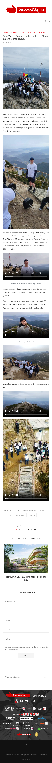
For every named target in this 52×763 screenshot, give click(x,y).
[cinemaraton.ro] (16, 724)
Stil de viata (31, 32)
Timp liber (41, 32)
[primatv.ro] (7, 709)
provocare (19, 515)
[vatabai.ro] (36, 734)
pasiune (7, 515)
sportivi (31, 515)
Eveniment (6, 32)
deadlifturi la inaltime (26, 511)
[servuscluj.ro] (24, 734)
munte (43, 511)
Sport (22, 32)
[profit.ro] (10, 718)
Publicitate (43, 754)
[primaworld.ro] (28, 728)
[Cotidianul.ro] (26, 718)
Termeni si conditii (12, 754)
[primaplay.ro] (42, 708)
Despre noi (25, 754)
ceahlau (7, 511)
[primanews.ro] (32, 708)
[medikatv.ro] (7, 723)
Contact (34, 754)
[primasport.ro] (26, 714)
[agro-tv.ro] (43, 728)
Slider (15, 32)
